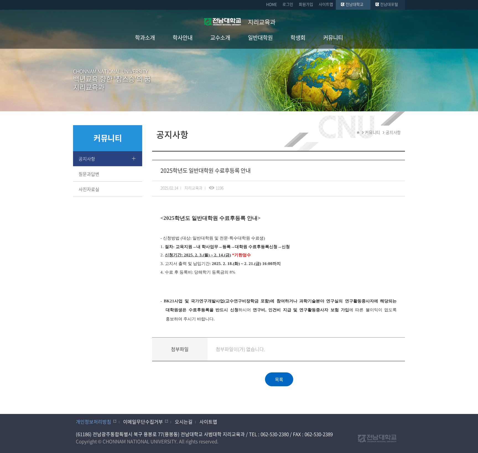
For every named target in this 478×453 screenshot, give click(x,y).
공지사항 (87, 158)
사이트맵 (326, 4)
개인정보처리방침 (93, 421)
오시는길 (184, 421)
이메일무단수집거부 (143, 421)
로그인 (287, 4)
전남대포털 (389, 4)
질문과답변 (89, 174)
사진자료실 (89, 189)
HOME (271, 4)
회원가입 (306, 4)
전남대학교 (354, 4)
